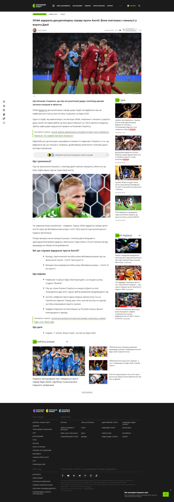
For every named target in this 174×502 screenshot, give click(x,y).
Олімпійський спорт (69, 437)
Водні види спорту (110, 437)
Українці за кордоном (42, 450)
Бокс (83, 433)
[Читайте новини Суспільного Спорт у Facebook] (63, 476)
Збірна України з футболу (67, 429)
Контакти (37, 474)
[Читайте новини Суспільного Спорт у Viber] (85, 476)
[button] (4, 101)
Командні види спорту (129, 423)
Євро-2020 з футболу (40, 14)
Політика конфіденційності (44, 488)
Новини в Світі (53, 14)
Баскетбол (126, 428)
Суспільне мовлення (41, 481)
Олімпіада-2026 (39, 464)
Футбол (110, 6)
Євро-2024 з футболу (69, 433)
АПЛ (34, 461)
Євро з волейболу (63, 6)
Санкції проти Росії (41, 457)
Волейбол (37, 454)
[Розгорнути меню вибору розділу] (53, 6)
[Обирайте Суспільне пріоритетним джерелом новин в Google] (4, 123)
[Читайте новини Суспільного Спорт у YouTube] (68, 476)
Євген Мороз (42, 30)
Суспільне (88, 486)
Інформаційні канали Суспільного (42, 493)
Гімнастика (106, 433)
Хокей (125, 437)
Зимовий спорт (108, 428)
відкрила (43, 110)
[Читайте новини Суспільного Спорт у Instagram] (91, 476)
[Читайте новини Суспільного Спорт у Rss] (74, 476)
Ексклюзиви (77, 6)
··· (120, 5)
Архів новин (38, 478)
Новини (88, 6)
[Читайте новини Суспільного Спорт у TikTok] (96, 476)
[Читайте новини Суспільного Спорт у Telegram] (80, 476)
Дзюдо (84, 437)
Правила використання (43, 485)
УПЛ (34, 433)
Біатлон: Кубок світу (41, 422)
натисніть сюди (89, 488)
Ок (166, 494)
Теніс (35, 440)
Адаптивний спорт (110, 422)
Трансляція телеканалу (42, 429)
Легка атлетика (99, 6)
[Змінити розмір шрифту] (140, 30)
